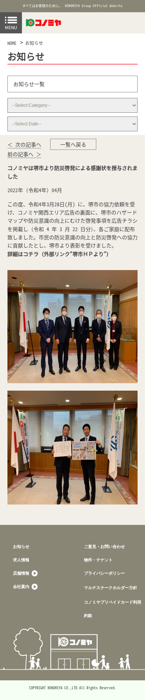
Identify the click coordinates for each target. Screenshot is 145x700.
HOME (11, 43)
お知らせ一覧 (29, 84)
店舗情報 (21, 573)
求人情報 (21, 559)
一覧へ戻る (73, 144)
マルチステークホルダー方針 (110, 587)
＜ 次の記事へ (24, 144)
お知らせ (34, 43)
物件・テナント (98, 559)
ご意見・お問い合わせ (104, 546)
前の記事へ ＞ (24, 154)
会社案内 (21, 586)
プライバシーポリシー (104, 573)
